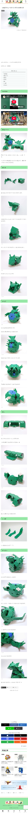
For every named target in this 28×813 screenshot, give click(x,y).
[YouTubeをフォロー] (20, 738)
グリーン (10, 687)
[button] (18, 728)
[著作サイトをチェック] (7, 735)
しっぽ (5, 83)
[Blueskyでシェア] (17, 513)
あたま (5, 77)
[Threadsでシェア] (11, 517)
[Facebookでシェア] (5, 517)
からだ (5, 79)
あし (4, 81)
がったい (5, 85)
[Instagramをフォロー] (7, 738)
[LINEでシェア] (23, 517)
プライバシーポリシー (7, 805)
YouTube (5, 73)
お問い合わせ (21, 805)
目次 (12, 70)
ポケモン (4, 687)
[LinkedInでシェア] (14, 521)
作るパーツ (6, 75)
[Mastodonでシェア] (11, 513)
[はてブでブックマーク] (17, 517)
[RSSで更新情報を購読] (20, 742)
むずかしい (16, 687)
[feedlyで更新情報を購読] (7, 742)
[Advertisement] (14, 46)
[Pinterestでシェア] (8, 521)
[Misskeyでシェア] (23, 513)
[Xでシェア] (5, 513)
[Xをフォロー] (20, 735)
